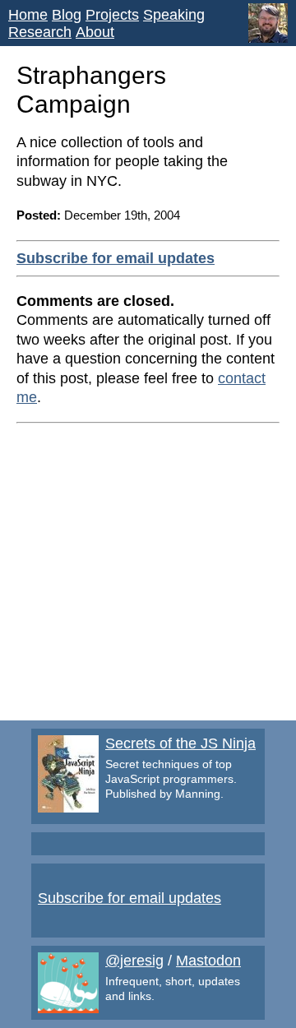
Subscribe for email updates (115, 258)
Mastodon (208, 960)
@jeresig (134, 960)
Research (40, 32)
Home (28, 15)
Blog (66, 15)
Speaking (174, 15)
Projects (112, 15)
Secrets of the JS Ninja (180, 743)
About (95, 32)
